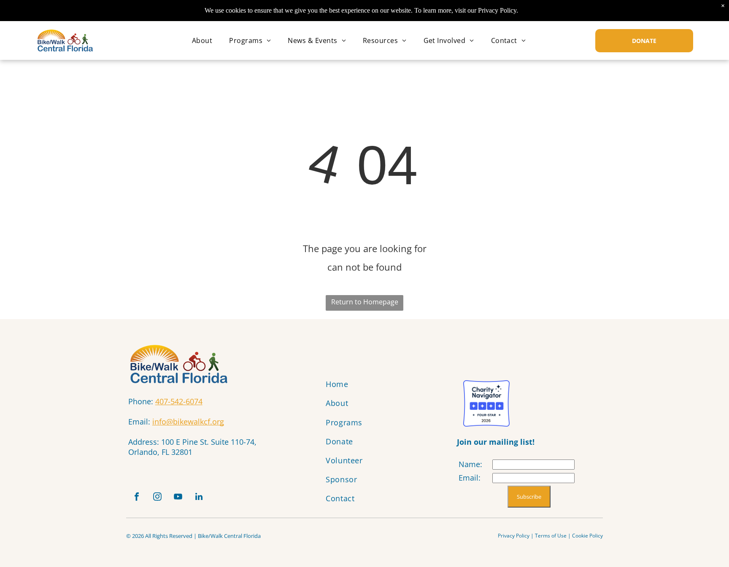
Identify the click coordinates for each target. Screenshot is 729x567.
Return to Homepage (364, 301)
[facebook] (136, 497)
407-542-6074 (178, 401)
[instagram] (157, 497)
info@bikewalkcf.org (188, 422)
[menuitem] (202, 40)
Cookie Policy (587, 535)
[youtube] (178, 497)
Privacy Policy (513, 535)
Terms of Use (551, 535)
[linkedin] (198, 497)
